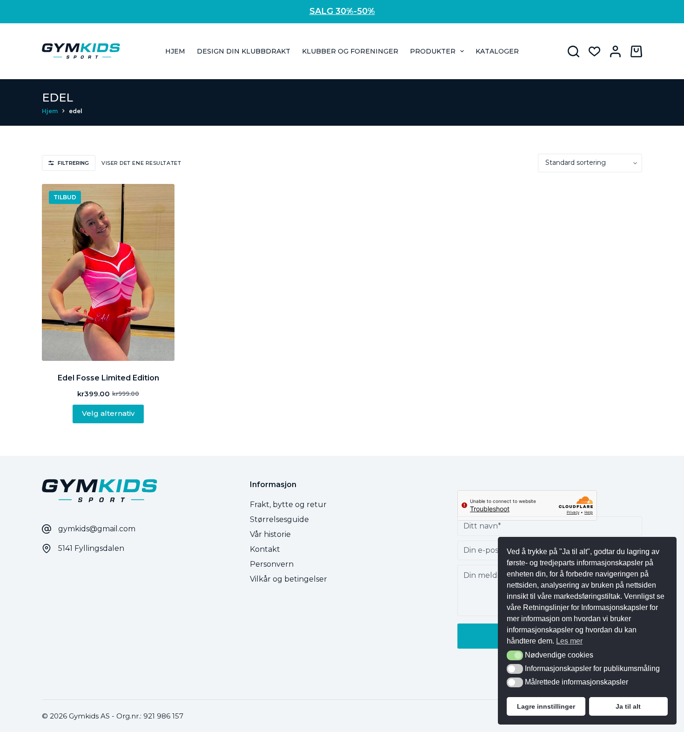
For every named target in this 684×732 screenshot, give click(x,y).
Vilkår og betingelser (288, 579)
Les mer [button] (569, 641)
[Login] (615, 51)
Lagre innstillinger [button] (546, 706)
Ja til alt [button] (628, 706)
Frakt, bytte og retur (288, 504)
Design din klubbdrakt (243, 51)
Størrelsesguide (279, 519)
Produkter (433, 51)
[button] (515, 655)
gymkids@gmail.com (96, 528)
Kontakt (265, 549)
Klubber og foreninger (350, 51)
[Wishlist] (594, 51)
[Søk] (573, 51)
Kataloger (497, 51)
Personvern (272, 564)
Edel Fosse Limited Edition (108, 377)
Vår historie (270, 534)
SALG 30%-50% (342, 11)
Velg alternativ (108, 413)
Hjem (175, 51)
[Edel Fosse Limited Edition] (108, 272)
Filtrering (73, 163)
